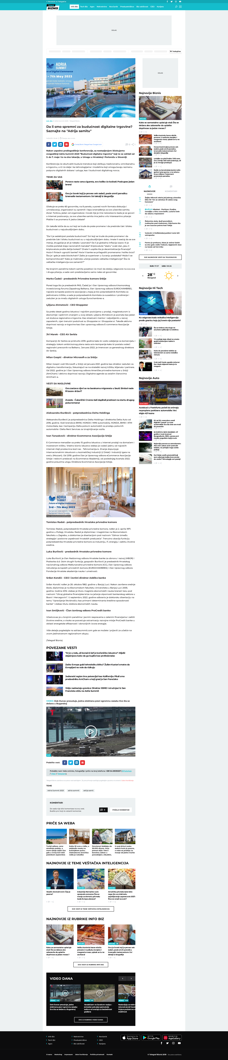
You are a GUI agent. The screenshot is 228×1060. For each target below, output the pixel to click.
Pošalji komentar (120, 810)
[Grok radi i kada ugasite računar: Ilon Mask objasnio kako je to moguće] (145, 366)
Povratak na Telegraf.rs (57, 1)
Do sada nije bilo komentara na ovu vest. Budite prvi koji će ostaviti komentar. (67, 810)
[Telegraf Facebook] (167, 1)
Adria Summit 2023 (56, 790)
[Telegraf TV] (180, 1)
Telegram (61, 774)
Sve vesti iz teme (91, 909)
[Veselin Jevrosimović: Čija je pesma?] (60, 879)
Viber (53, 774)
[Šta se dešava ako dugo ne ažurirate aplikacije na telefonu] (145, 332)
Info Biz (49, 121)
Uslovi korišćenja (127, 780)
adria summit (73, 790)
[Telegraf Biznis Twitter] (171, 1)
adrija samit (88, 790)
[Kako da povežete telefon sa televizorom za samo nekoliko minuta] (145, 355)
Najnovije (150, 93)
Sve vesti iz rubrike (91, 965)
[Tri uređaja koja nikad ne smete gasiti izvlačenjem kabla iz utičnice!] (145, 343)
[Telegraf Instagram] (175, 1)
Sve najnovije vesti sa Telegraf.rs (160, 257)
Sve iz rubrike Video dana (91, 1020)
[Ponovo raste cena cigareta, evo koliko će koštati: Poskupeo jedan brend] (54, 185)
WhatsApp (127, 771)
